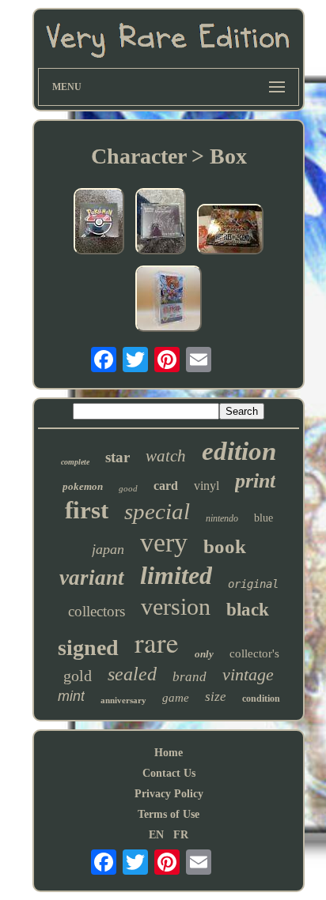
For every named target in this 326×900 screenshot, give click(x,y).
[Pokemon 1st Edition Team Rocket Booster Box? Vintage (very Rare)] (99, 223)
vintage (248, 674)
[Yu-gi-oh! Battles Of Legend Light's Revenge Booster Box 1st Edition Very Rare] (230, 231)
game (175, 697)
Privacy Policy (169, 794)
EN (156, 835)
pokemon (83, 486)
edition (239, 451)
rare (157, 642)
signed (88, 647)
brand (189, 676)
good (128, 488)
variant (91, 577)
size (215, 696)
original (253, 584)
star (117, 457)
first (86, 510)
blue (263, 518)
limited (176, 575)
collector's (254, 653)
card (166, 485)
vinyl (206, 485)
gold (77, 675)
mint (71, 696)
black (247, 609)
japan (108, 549)
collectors (96, 611)
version (175, 606)
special (157, 511)
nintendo (222, 518)
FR (180, 835)
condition (261, 698)
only (204, 654)
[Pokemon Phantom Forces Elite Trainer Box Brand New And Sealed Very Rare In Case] (160, 223)
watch (166, 455)
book (224, 546)
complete (75, 462)
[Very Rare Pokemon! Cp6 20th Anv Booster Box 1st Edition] (168, 300)
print (255, 480)
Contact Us (168, 773)
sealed (132, 674)
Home (168, 753)
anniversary (123, 700)
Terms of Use (168, 814)
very (164, 542)
